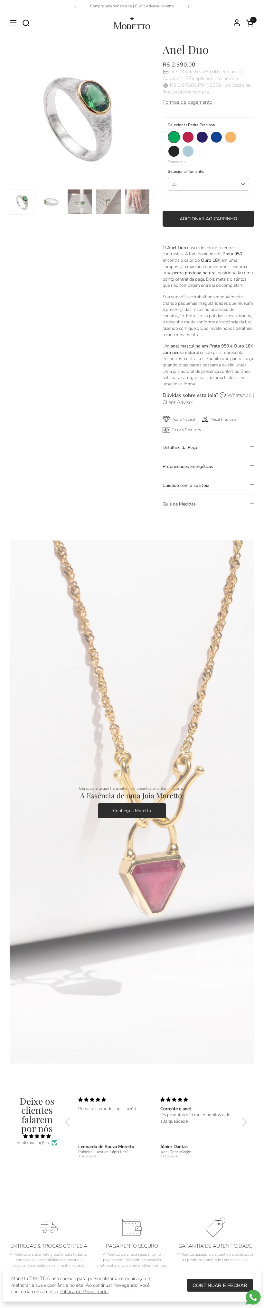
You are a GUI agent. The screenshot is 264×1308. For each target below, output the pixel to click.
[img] (37, 1136)
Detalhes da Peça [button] (180, 447)
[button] (26, 23)
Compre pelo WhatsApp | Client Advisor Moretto (132, 6)
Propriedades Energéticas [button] (188, 466)
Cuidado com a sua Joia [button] (186, 485)
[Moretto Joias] (131, 22)
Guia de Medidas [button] (179, 504)
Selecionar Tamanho (186, 171)
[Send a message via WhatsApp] (253, 1297)
